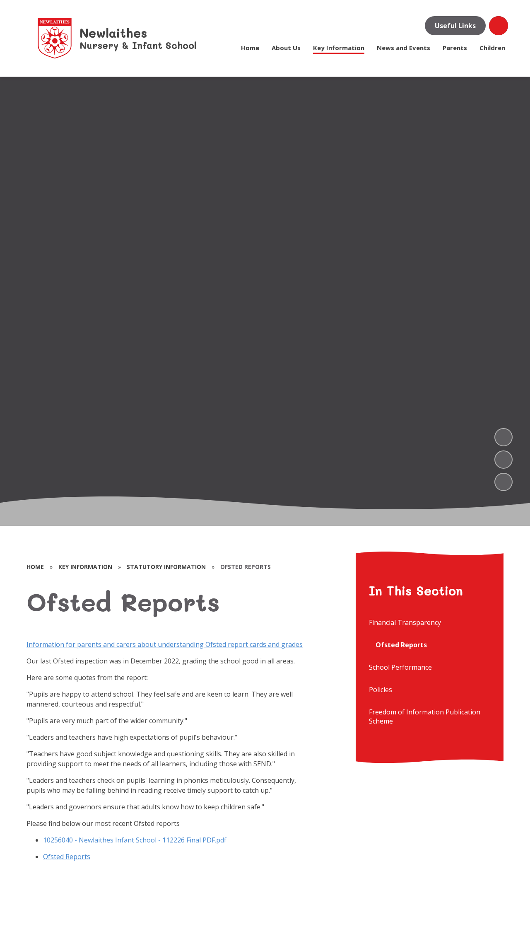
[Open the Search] (498, 25)
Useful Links (455, 25)
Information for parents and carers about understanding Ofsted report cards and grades (164, 644)
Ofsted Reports (66, 856)
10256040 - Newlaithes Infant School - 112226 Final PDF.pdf (134, 840)
